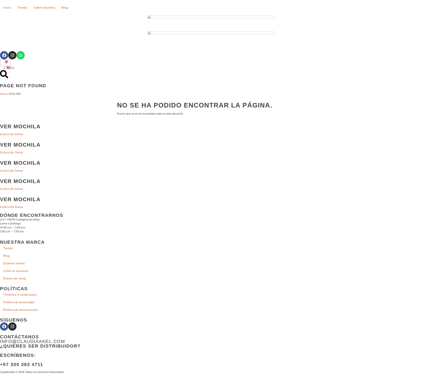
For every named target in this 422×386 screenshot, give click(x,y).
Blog (65, 7)
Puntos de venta (14, 278)
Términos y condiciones (20, 294)
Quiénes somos (14, 263)
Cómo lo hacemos (15, 271)
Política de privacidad (18, 302)
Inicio (7, 7)
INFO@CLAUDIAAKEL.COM (32, 341)
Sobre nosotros (44, 7)
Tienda (22, 7)
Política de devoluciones (20, 310)
